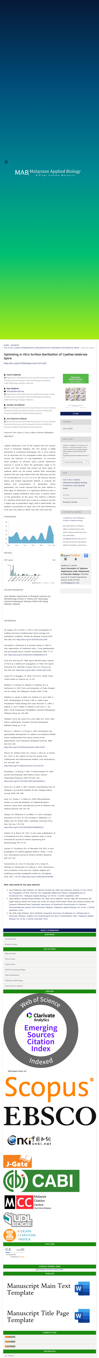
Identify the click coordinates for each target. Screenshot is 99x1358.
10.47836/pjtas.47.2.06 (70, 583)
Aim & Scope (10, 959)
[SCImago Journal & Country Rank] (49, 1269)
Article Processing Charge (15, 969)
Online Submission (12, 975)
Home (6, 345)
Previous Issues (11, 944)
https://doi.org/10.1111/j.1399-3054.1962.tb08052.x (24, 781)
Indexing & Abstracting (14, 980)
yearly (53, 583)
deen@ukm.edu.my (15, 391)
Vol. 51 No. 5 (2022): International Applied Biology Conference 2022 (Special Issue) (41, 348)
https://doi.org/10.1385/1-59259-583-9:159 (33, 670)
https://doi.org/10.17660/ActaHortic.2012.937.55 (23, 766)
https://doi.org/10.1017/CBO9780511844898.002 (23, 827)
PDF (77, 413)
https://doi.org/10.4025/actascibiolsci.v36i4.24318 (24, 747)
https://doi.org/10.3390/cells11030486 (37, 877)
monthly (45, 583)
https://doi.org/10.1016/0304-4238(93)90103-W (27, 655)
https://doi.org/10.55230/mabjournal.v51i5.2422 (25, 363)
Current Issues (10, 939)
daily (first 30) (36, 583)
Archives (15, 345)
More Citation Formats (74, 462)
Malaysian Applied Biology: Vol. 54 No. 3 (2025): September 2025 (51, 896)
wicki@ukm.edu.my (70, 538)
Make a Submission (50, 930)
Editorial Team (10, 953)
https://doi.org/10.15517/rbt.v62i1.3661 (32, 639)
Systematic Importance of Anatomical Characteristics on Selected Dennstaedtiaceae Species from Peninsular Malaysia (47, 906)
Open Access (10, 964)
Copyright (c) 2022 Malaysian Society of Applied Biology (73, 519)
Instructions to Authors (14, 986)
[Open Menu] (6, 162)
